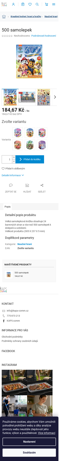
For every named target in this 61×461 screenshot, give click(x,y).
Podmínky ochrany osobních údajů (20, 341)
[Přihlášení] (13, 4)
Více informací (46, 433)
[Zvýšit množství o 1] (13, 157)
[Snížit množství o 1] (13, 161)
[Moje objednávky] (22, 4)
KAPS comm (13, 320)
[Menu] (53, 4)
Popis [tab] (8, 206)
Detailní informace (11, 175)
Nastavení (29, 441)
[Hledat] (37, 4)
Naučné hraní (24, 244)
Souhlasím (29, 452)
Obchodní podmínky (12, 336)
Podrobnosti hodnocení (43, 35)
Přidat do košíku (32, 159)
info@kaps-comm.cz (17, 310)
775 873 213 (13, 315)
